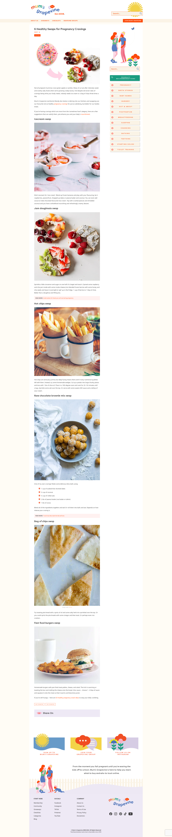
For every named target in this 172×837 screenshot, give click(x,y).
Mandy (36, 32)
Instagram (58, 806)
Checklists (56, 20)
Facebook (57, 803)
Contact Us (80, 806)
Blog (35, 819)
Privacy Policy (81, 813)
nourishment (85, 114)
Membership (38, 803)
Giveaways (45, 20)
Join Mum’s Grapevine (132, 20)
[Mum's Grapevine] (54, 9)
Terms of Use (81, 809)
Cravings (37, 35)
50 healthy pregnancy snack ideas (67, 698)
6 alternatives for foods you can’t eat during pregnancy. (58, 298)
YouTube (57, 816)
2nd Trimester (39, 704)
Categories (37, 816)
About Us (34, 20)
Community (38, 806)
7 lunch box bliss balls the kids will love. (54, 516)
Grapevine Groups (71, 20)
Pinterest (57, 813)
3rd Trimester (50, 704)
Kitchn (70, 607)
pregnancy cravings (60, 104)
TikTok (56, 809)
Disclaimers (81, 816)
